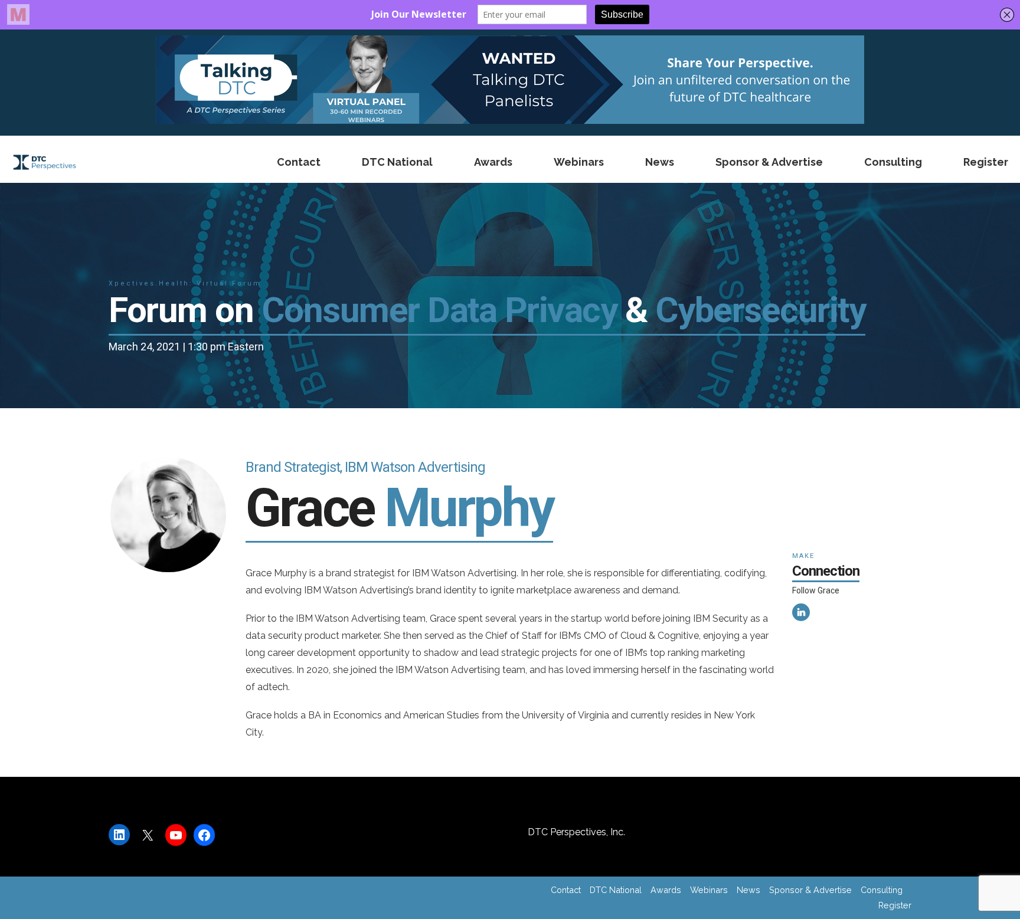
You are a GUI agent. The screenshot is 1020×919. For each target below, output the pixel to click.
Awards (493, 162)
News (659, 162)
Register (985, 162)
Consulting (893, 162)
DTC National (397, 162)
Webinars (579, 162)
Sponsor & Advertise (769, 162)
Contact (299, 162)
